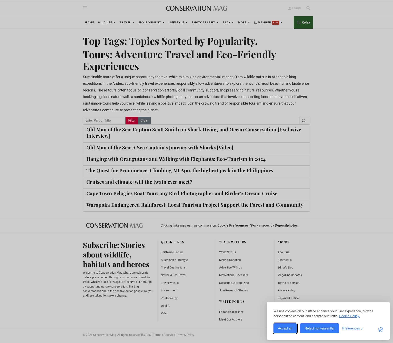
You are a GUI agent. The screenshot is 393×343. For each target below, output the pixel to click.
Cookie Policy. (349, 316)
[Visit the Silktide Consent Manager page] (380, 328)
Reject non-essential (319, 328)
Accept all (285, 328)
